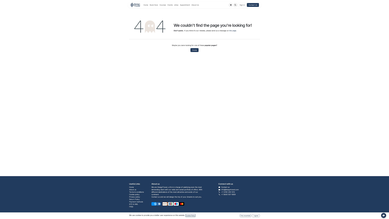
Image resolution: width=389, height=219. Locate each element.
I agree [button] (256, 216)
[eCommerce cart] (231, 5)
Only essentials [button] (245, 216)
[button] (235, 5)
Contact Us (253, 5)
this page (232, 31)
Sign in (242, 5)
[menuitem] (146, 5)
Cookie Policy (190, 215)
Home (194, 50)
